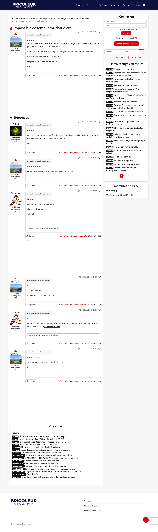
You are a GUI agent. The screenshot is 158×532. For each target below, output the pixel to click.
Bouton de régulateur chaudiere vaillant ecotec (45, 466)
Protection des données (93, 511)
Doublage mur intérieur (124, 69)
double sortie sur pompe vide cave (129, 164)
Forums (136, 5)
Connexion (64, 75)
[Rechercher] (141, 51)
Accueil (14, 18)
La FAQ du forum (135, 58)
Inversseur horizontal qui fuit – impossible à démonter (44, 442)
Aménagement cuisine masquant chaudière (41, 452)
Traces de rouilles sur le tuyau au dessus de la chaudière (45, 450)
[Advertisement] (63, 97)
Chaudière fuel (32, 474)
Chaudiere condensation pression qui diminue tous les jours (48, 477)
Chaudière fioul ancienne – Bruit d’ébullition (40, 447)
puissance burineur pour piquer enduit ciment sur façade (123, 135)
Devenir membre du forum (126, 43)
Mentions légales (91, 506)
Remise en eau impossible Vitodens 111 (41, 463)
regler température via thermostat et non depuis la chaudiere (53, 471)
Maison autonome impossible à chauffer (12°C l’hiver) (49, 455)
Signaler (31, 75)
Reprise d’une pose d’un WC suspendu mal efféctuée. (122, 90)
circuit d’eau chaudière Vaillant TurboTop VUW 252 (41, 439)
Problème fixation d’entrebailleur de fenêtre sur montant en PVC (126, 74)
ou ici (57, 326)
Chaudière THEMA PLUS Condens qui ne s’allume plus (43, 436)
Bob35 (16, 124)
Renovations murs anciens (126, 85)
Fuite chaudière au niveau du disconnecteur (39, 444)
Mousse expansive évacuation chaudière (42, 460)
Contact (87, 501)
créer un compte (79, 75)
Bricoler (79, 5)
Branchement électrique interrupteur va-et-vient (121, 169)
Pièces (126, 5)
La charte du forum (118, 58)
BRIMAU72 (15, 37)
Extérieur (103, 5)
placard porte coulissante (125, 101)
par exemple (49, 326)
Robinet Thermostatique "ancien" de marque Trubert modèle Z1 (125, 106)
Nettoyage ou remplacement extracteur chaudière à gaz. (49, 469)
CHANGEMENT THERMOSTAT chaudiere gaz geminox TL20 (51, 458)
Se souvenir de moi (128, 29)
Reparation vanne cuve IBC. (126, 147)
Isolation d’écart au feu (124, 157)
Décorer (91, 5)
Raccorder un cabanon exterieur (128, 111)
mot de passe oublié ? (126, 38)
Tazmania (15, 193)
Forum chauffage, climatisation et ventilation (71, 18)
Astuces (115, 5)
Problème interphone (123, 160)
